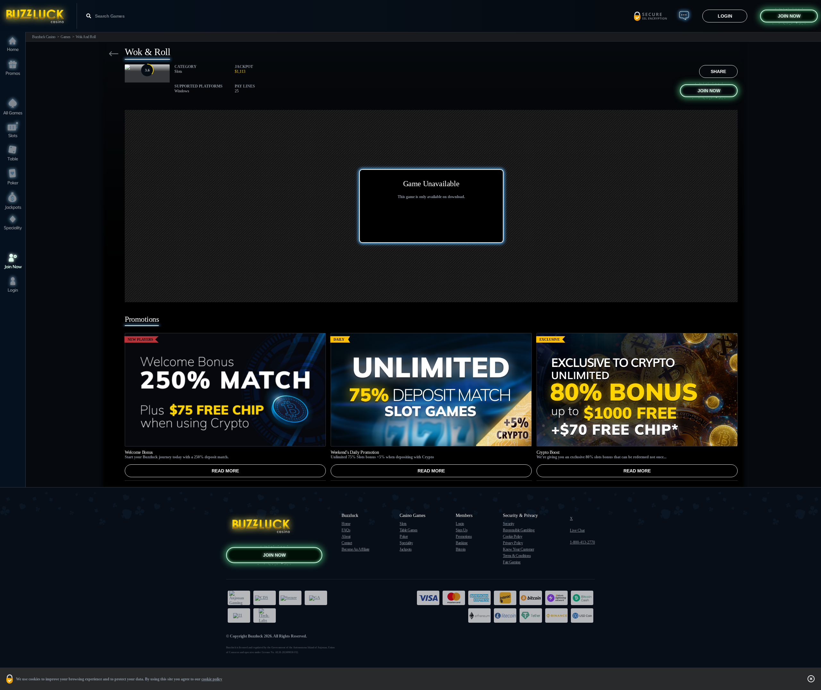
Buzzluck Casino (43, 37)
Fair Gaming (512, 562)
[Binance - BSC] (556, 615)
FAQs (346, 530)
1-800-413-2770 (582, 542)
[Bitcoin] (531, 598)
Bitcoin (461, 549)
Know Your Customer (518, 549)
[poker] (13, 176)
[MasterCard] (454, 598)
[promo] (13, 68)
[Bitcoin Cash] (582, 598)
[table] (13, 153)
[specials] (13, 223)
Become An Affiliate (355, 549)
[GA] (316, 598)
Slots (403, 523)
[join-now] (13, 261)
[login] (13, 284)
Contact (347, 543)
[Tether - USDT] (531, 615)
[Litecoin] (505, 615)
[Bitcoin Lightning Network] (556, 598)
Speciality (406, 543)
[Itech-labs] (264, 615)
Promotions (464, 536)
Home (346, 523)
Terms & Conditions (517, 555)
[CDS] (264, 598)
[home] (13, 44)
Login (725, 16)
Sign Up (462, 530)
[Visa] (428, 598)
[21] (239, 615)
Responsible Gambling (518, 530)
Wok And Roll (86, 37)
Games (66, 37)
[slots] (13, 129)
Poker (404, 536)
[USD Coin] (582, 615)
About (346, 536)
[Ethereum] (479, 615)
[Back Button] (113, 53)
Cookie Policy (512, 536)
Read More (225, 470)
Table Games (409, 530)
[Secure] (290, 598)
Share (718, 71)
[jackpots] (13, 200)
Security (508, 523)
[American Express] (479, 598)
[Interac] (505, 598)
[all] (13, 106)
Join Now (789, 16)
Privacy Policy (513, 543)
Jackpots (405, 549)
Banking (462, 543)
